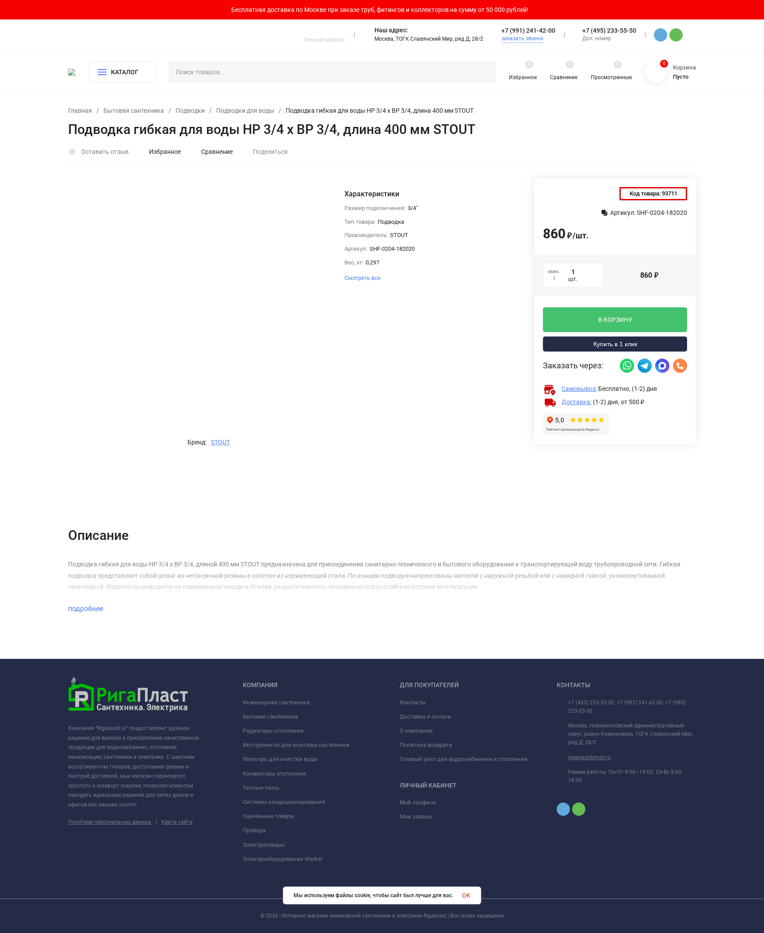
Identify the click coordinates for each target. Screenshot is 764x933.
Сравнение (217, 151)
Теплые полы (261, 787)
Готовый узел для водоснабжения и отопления (463, 759)
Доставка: (577, 401)
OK (466, 895)
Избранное (165, 151)
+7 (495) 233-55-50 (609, 30)
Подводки (190, 110)
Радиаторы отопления (273, 730)
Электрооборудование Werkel (282, 859)
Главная (80, 110)
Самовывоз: (579, 388)
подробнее (86, 608)
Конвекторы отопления (274, 773)
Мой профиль (418, 802)
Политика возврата (426, 745)
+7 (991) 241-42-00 (528, 30)
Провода (254, 830)
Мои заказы (416, 816)
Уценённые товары (268, 816)
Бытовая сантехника (133, 110)
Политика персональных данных (109, 822)
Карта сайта (177, 822)
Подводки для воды (245, 110)
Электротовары (264, 844)
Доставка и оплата (425, 716)
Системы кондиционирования (284, 802)
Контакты (413, 702)
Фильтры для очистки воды (280, 759)
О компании (416, 730)
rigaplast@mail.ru (589, 757)
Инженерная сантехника (276, 702)
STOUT (220, 442)
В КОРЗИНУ (615, 319)
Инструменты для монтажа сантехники (296, 745)
